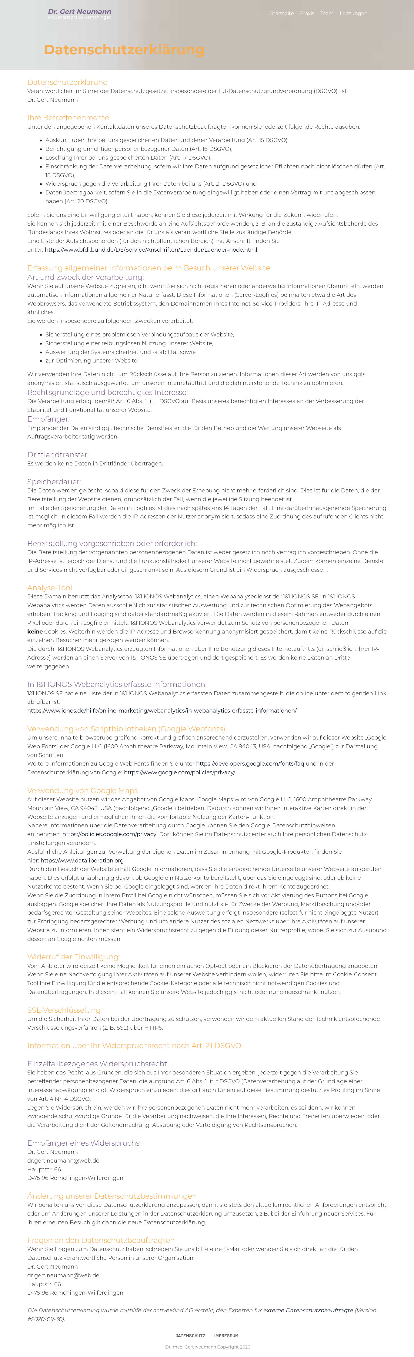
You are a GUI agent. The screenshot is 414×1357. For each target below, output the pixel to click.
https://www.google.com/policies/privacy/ (179, 772)
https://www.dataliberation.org (82, 860)
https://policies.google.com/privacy (109, 834)
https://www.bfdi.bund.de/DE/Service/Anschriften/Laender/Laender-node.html (151, 250)
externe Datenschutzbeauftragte (308, 1310)
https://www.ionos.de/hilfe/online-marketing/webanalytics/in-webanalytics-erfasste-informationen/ (162, 710)
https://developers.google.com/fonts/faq (250, 763)
